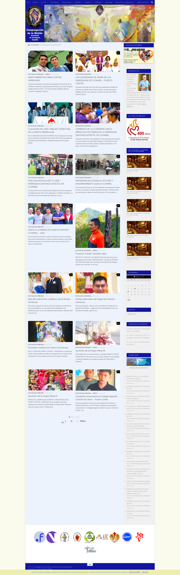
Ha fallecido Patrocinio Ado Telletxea (138, 338)
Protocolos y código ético (124, 2)
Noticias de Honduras (36, 74)
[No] (178, 572)
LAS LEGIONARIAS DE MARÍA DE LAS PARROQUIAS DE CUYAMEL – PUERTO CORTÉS (93, 80)
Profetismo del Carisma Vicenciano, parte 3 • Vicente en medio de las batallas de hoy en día (138, 491)
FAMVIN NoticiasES (136, 381)
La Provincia (54, 2)
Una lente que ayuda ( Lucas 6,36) (137, 461)
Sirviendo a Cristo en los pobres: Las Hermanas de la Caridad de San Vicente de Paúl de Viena (138, 471)
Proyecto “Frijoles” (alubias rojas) (90, 253)
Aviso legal (108, 2)
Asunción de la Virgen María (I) (42, 396)
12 (135, 288)
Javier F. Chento (47, 569)
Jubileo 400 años (142, 2)
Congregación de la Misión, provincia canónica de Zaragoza (53, 567)
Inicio (28, 2)
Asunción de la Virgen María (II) (90, 350)
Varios (47, 74)
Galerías (77, 2)
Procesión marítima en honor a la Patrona (48, 347)
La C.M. (43, 2)
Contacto (98, 2)
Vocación (87, 2)
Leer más (145, 572)
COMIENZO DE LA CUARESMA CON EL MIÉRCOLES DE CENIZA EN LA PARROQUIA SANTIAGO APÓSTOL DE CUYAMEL (96, 132)
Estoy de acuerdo (134, 572)
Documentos (66, 2)
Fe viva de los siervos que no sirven (138, 434)
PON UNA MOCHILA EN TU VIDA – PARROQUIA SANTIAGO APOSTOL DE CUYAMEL (46, 183)
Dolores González (134, 329)
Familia (35, 2)
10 (71, 421)
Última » (83, 421)
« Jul (128, 300)
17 (128, 291)
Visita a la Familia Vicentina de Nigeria (138, 481)
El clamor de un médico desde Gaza (138, 406)
